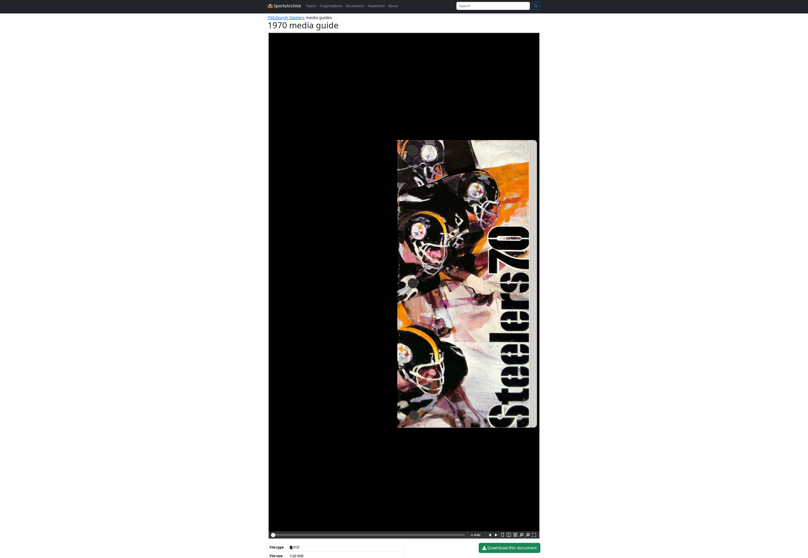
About (393, 6)
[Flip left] (490, 535)
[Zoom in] (528, 535)
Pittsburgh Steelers (286, 17)
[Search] (536, 6)
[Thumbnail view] (515, 535)
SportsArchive (287, 6)
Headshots (376, 6)
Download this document (511, 548)
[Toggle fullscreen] (534, 535)
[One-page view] (502, 535)
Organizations (331, 6)
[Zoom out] (521, 535)
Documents (355, 6)
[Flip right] (496, 535)
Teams (311, 6)
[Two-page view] (509, 535)
